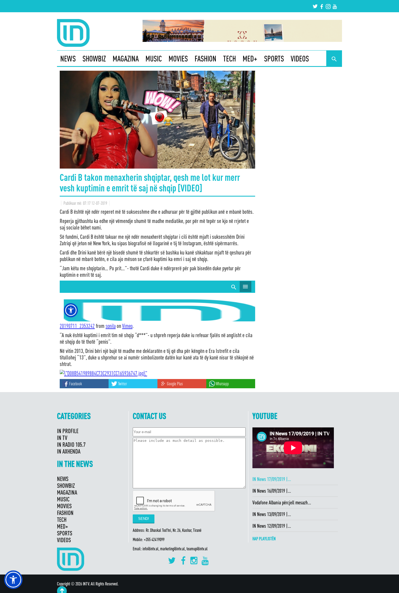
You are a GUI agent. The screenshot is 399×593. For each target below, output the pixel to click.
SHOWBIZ (94, 58)
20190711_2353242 (77, 325)
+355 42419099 (154, 539)
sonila (111, 325)
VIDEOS (300, 58)
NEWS (68, 58)
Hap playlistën (264, 538)
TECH (229, 58)
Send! (143, 519)
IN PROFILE (67, 430)
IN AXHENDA (68, 451)
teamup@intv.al (197, 548)
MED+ (250, 58)
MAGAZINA (126, 58)
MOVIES (178, 58)
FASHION (205, 58)
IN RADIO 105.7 (71, 444)
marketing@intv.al (172, 548)
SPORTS (274, 58)
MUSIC (153, 58)
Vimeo (127, 325)
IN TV (62, 437)
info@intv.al (150, 548)
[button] (13, 580)
